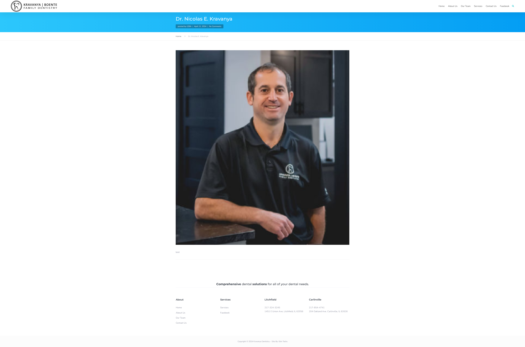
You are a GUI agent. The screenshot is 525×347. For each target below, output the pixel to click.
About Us (452, 6)
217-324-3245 (272, 307)
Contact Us (491, 6)
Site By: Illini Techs (280, 341)
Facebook (504, 6)
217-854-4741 (317, 307)
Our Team (466, 6)
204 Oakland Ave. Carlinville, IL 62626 (328, 311)
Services (478, 6)
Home (442, 6)
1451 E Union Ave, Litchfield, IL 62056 (284, 311)
